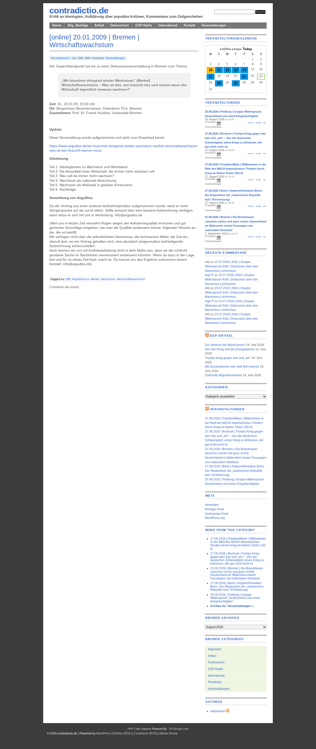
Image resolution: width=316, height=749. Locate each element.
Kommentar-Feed (216, 513)
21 (244, 77)
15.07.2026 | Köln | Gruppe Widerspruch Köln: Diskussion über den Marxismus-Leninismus (231, 266)
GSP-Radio (143, 25)
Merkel (95, 279)
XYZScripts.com (178, 728)
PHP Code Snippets (139, 728)
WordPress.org (215, 517)
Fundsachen (216, 662)
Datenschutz (119, 25)
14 (244, 70)
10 (210, 70)
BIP (68, 279)
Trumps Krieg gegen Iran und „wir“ (228, 357)
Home (56, 25)
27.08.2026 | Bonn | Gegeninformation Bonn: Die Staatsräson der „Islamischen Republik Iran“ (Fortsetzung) (235, 470)
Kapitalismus (80, 279)
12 (227, 70)
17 (210, 77)
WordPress (103, 733)
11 (218, 70)
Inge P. (209, 274)
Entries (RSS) (122, 733)
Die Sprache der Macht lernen (225, 344)
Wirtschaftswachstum (131, 279)
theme (168, 733)
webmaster (62, 58)
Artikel (99, 25)
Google (258, 122)
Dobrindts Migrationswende (223, 375)
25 (219, 83)
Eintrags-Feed (214, 509)
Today (247, 49)
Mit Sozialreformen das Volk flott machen (232, 366)
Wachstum (108, 279)
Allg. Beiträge (77, 25)
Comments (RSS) (145, 733)
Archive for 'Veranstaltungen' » (232, 606)
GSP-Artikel (221, 335)
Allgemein (214, 649)
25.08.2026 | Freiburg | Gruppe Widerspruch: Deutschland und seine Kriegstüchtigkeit (235, 598)
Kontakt (189, 25)
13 (235, 70)
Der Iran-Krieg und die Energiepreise (230, 349)
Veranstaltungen (213, 25)
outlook (250, 122)
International (168, 25)
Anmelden (212, 504)
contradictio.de (78, 10)
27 (235, 83)
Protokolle (214, 682)
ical (264, 122)
